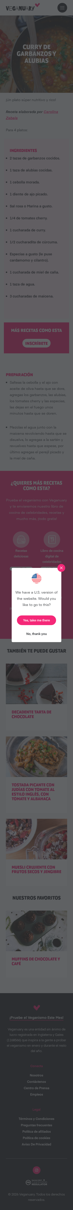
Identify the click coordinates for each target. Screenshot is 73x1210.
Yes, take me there (36, 620)
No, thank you (36, 633)
